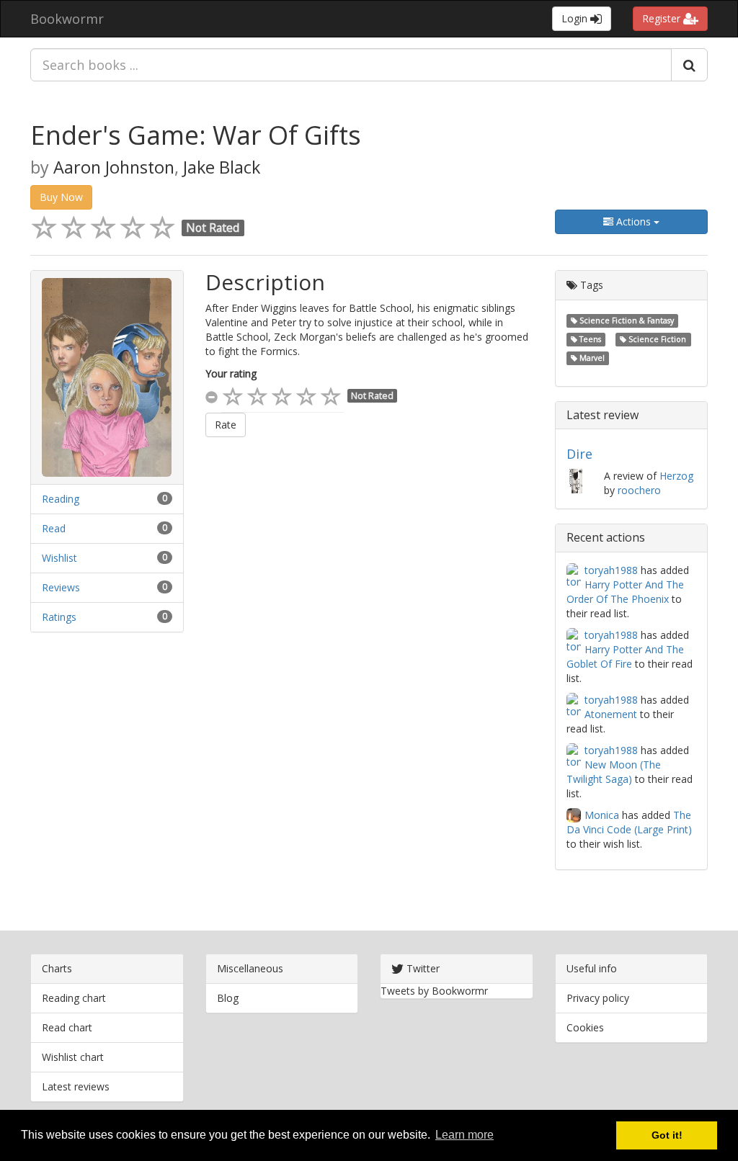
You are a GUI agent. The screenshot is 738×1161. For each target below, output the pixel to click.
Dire (579, 453)
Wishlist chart (73, 1057)
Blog (228, 998)
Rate (225, 424)
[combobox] (351, 64)
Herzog (676, 476)
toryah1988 (611, 570)
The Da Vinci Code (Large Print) (629, 822)
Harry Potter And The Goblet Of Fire (625, 656)
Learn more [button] (464, 1135)
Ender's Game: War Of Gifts (195, 135)
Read (54, 528)
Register (662, 18)
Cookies (585, 1027)
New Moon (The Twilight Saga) (613, 772)
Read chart (67, 1027)
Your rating (231, 373)
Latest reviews (76, 1086)
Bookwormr (67, 18)
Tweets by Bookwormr (434, 991)
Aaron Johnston (113, 167)
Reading (60, 499)
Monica (601, 815)
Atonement (610, 714)
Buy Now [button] (61, 197)
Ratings (59, 617)
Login (575, 18)
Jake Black (221, 167)
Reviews (61, 587)
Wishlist (59, 558)
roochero (639, 490)
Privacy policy (597, 998)
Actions (633, 221)
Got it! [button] (667, 1135)
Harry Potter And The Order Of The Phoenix (625, 592)
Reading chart (74, 998)
